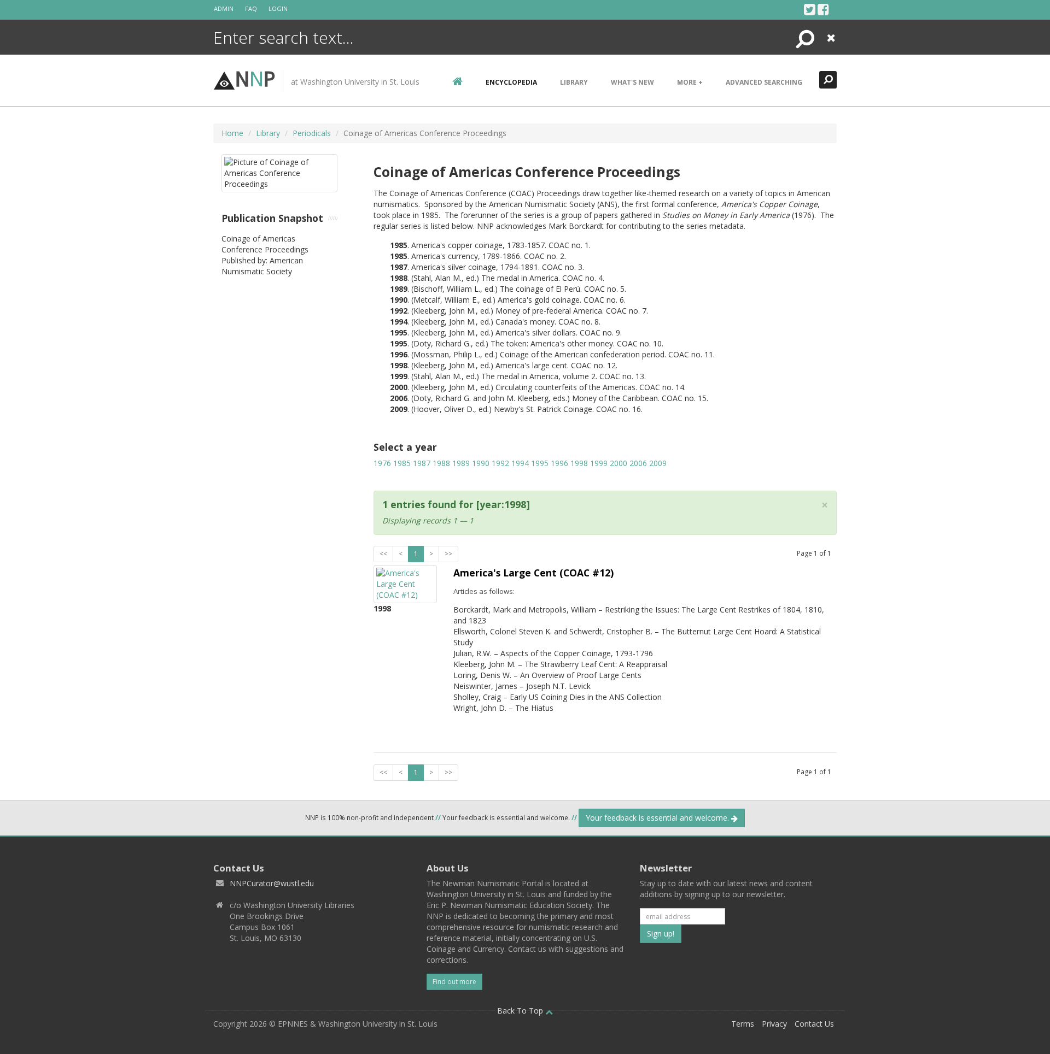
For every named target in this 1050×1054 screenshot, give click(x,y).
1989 (461, 463)
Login (278, 8)
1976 (382, 463)
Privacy (774, 1023)
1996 (559, 463)
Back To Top (521, 1010)
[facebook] (823, 9)
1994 (520, 463)
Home (232, 133)
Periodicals (312, 133)
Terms (742, 1023)
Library (574, 82)
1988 (441, 463)
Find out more (454, 981)
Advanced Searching (764, 82)
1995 (540, 463)
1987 (421, 463)
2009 (658, 463)
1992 (500, 463)
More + (690, 82)
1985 (402, 463)
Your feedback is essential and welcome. (658, 817)
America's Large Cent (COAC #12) (533, 572)
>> (448, 553)
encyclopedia (511, 82)
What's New (632, 82)
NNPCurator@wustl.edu (272, 883)
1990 (480, 463)
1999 (599, 463)
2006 (638, 463)
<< (383, 553)
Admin (224, 8)
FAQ (251, 8)
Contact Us (814, 1023)
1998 (579, 463)
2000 (618, 463)
